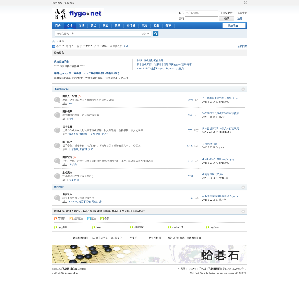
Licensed (81, 268)
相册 (156, 25)
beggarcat (214, 227)
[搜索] (155, 33)
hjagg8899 (63, 227)
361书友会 (116, 237)
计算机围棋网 (80, 237)
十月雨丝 (73, 149)
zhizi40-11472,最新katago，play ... (219, 159)
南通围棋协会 (194, 237)
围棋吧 (133, 237)
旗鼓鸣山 (84, 134)
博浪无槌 (73, 134)
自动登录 (227, 12)
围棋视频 (67, 111)
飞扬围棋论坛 (61, 88)
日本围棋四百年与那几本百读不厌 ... (221, 128)
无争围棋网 (155, 237)
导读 (81, 25)
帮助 (117, 25)
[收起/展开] (243, 89)
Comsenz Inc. (71, 273)
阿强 (71, 118)
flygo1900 (224, 101)
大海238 (223, 178)
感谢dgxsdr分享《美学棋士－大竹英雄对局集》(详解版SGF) (86, 73)
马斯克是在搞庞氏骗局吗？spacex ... (221, 196)
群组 (93, 25)
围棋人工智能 (69, 96)
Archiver (192, 268)
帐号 (181, 12)
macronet (73, 201)
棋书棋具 (67, 126)
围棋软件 (67, 157)
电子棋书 (67, 142)
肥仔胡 (83, 149)
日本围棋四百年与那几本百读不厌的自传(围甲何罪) (164, 64)
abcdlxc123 (177, 227)
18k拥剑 (73, 164)
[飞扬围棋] (78, 19)
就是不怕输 (85, 201)
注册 (239, 18)
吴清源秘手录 (61, 61)
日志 (144, 25)
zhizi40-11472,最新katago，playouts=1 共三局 (160, 68)
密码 (181, 18)
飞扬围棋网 (214, 268)
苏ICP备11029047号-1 (234, 268)
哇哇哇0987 (225, 132)
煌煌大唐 (97, 201)
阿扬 (76, 179)
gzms (221, 147)
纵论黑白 (67, 172)
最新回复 (242, 46)
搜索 (143, 33)
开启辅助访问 (241, 3)
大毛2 (104, 134)
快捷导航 (233, 25)
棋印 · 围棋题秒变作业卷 (150, 60)
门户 (58, 25)
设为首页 (57, 2)
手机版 (202, 268)
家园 (105, 25)
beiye (98, 227)
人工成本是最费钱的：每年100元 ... (221, 98)
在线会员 (59, 211)
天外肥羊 (95, 134)
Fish (71, 179)
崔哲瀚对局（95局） (213, 174)
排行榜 (131, 25)
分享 (168, 25)
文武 (90, 149)
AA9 (125, 46)
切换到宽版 (244, 3)
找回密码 (242, 12)
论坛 (69, 25)
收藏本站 (69, 2)
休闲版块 (59, 187)
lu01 (71, 103)
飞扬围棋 (53, 41)
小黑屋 (181, 268)
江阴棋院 (139, 227)
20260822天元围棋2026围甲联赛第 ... (221, 113)
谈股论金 (67, 194)
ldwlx (222, 117)
